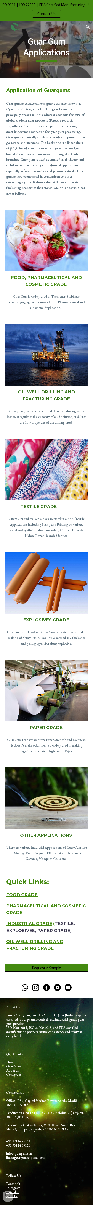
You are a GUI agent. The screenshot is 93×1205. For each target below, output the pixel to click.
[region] (46, 10)
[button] (5, 27)
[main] (47, 49)
